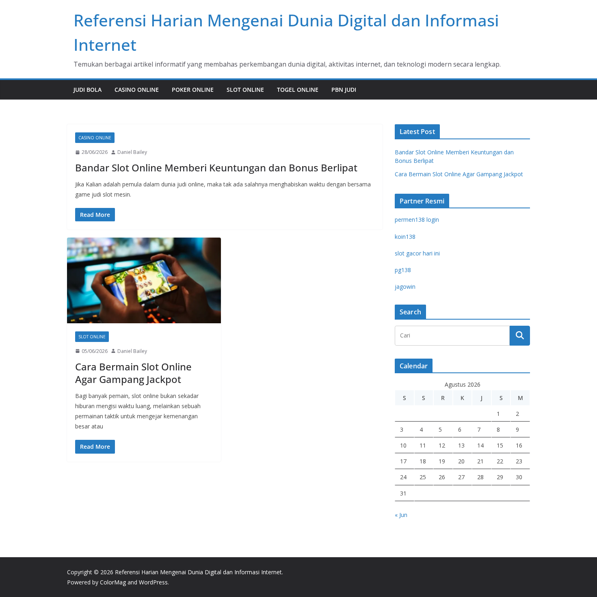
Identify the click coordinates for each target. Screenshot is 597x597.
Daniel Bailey (132, 152)
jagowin (405, 286)
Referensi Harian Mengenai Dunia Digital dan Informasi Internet (198, 572)
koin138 (405, 236)
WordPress (153, 582)
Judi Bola (88, 89)
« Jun (401, 515)
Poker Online (193, 89)
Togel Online (297, 89)
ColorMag (113, 582)
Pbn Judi (343, 89)
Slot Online (245, 89)
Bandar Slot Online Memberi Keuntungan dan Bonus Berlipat (216, 167)
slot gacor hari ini (417, 253)
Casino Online (137, 89)
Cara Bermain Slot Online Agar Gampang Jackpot (133, 373)
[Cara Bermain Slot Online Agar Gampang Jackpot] (144, 280)
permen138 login (417, 219)
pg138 (403, 270)
